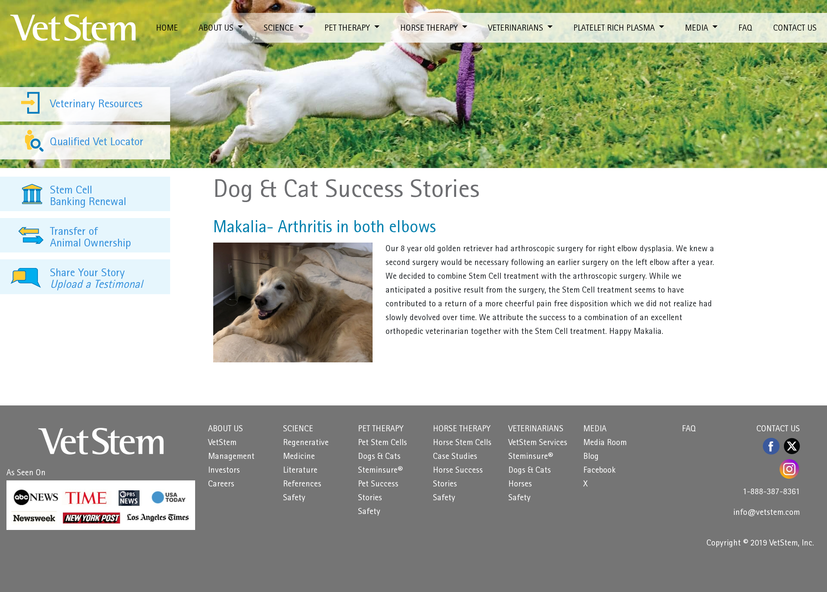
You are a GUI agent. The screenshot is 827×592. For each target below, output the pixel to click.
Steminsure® (380, 471)
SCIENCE (298, 429)
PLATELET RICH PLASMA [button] (615, 29)
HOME (167, 29)
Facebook (599, 471)
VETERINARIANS (535, 429)
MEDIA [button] (697, 29)
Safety (294, 498)
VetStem (222, 443)
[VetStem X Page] (792, 446)
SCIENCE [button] (280, 29)
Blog (591, 457)
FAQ (745, 29)
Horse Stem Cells (462, 443)
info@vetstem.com (766, 513)
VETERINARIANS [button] (516, 29)
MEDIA (594, 429)
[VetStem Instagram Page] (790, 469)
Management (231, 457)
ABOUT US (225, 429)
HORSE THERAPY (462, 429)
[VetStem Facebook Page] (772, 446)
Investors (224, 471)
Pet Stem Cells (382, 443)
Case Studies (455, 457)
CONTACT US (795, 29)
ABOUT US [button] (217, 29)
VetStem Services (537, 443)
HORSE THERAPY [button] (430, 29)
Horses (520, 484)
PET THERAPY (381, 429)
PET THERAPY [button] (348, 29)
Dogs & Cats (379, 457)
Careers (221, 484)
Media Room (605, 443)
